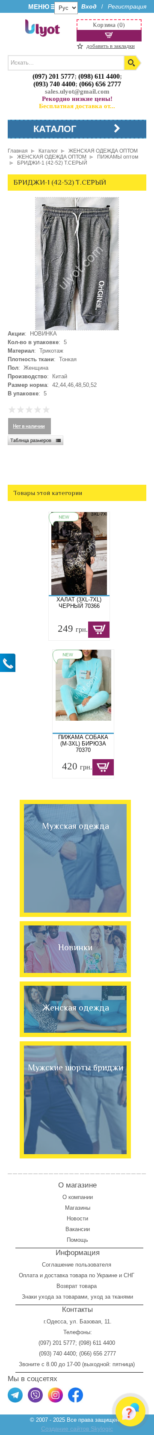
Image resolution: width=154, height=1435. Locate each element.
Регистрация (127, 6)
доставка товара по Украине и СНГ (90, 1275)
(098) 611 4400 (99, 76)
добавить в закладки (110, 46)
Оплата (28, 1275)
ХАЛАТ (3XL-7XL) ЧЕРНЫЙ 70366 (78, 602)
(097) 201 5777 (53, 76)
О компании (77, 1197)
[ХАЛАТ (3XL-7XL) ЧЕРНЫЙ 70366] (79, 553)
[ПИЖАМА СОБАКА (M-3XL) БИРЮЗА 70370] (83, 691)
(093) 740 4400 (54, 84)
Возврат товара (77, 1286)
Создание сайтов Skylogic (77, 1428)
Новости (77, 1218)
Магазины (77, 1208)
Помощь (77, 1240)
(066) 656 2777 (100, 84)
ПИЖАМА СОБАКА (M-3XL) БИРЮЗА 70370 (83, 743)
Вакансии (77, 1229)
